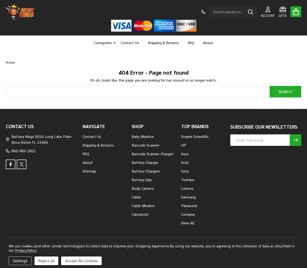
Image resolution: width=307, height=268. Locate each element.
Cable (136, 196)
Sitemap (89, 170)
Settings (20, 260)
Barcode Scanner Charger (152, 153)
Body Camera (143, 188)
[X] (21, 164)
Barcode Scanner (145, 145)
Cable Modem (143, 205)
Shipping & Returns (163, 42)
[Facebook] (10, 164)
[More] (113, 42)
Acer (185, 162)
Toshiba (187, 179)
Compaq (188, 214)
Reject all (46, 260)
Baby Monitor (143, 136)
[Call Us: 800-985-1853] (203, 12)
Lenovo (187, 188)
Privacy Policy (25, 250)
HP (183, 145)
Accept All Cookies (81, 260)
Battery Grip (142, 179)
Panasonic (189, 205)
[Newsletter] (295, 140)
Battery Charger (145, 162)
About (208, 42)
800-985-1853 (23, 150)
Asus (185, 153)
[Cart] (295, 11)
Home (10, 62)
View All (187, 222)
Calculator (140, 214)
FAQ (191, 42)
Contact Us (130, 42)
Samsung (188, 196)
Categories (103, 42)
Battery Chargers (146, 170)
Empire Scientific (195, 136)
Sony (185, 170)
